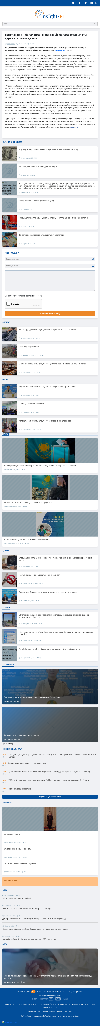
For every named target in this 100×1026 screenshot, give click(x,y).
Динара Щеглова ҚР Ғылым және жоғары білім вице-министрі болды (34, 919)
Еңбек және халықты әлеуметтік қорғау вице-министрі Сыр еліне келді (52, 364)
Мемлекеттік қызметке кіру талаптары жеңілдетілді (28, 502)
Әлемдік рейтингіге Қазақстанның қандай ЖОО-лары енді (29, 939)
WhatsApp (96, 3)
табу (95, 24)
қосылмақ (74, 127)
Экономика (11, 44)
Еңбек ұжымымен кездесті (31, 404)
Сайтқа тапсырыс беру (70, 1016)
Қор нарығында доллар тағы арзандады (27, 763)
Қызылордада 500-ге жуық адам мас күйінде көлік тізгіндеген (47, 329)
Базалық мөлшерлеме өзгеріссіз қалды (37, 201)
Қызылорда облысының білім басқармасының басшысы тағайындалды (35, 929)
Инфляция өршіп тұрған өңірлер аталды (38, 166)
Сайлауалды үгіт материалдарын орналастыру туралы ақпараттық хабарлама (41, 466)
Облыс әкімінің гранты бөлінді (16, 898)
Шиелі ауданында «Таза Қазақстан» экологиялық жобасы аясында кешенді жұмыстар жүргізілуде (54, 616)
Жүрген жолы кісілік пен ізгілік (18, 849)
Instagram (91, 3)
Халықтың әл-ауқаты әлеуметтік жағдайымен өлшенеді (45, 421)
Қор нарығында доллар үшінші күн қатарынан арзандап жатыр (48, 149)
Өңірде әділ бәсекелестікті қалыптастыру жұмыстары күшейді (48, 592)
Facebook (78, 3)
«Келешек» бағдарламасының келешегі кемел (26, 539)
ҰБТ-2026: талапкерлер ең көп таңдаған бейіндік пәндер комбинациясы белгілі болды (49, 780)
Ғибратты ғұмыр (12, 834)
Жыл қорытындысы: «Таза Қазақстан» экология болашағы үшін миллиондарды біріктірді (56, 633)
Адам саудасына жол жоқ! (20, 789)
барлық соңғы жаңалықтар (50, 797)
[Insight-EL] (50, 14)
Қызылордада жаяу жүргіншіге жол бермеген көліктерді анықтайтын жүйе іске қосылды (50, 772)
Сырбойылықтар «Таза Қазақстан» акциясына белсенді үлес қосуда (50, 649)
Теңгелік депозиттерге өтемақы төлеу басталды (41, 235)
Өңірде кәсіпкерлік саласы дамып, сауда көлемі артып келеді (47, 386)
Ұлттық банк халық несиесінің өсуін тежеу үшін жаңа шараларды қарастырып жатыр (55, 559)
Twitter (72, 3)
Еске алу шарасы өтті (29, 347)
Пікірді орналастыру (50, 313)
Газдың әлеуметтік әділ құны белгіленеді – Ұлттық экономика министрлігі (53, 218)
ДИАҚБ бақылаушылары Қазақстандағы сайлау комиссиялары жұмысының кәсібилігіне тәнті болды (52, 755)
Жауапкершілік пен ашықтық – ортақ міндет (39, 575)
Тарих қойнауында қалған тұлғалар (21, 863)
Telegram (85, 3)
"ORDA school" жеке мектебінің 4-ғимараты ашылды (26, 908)
